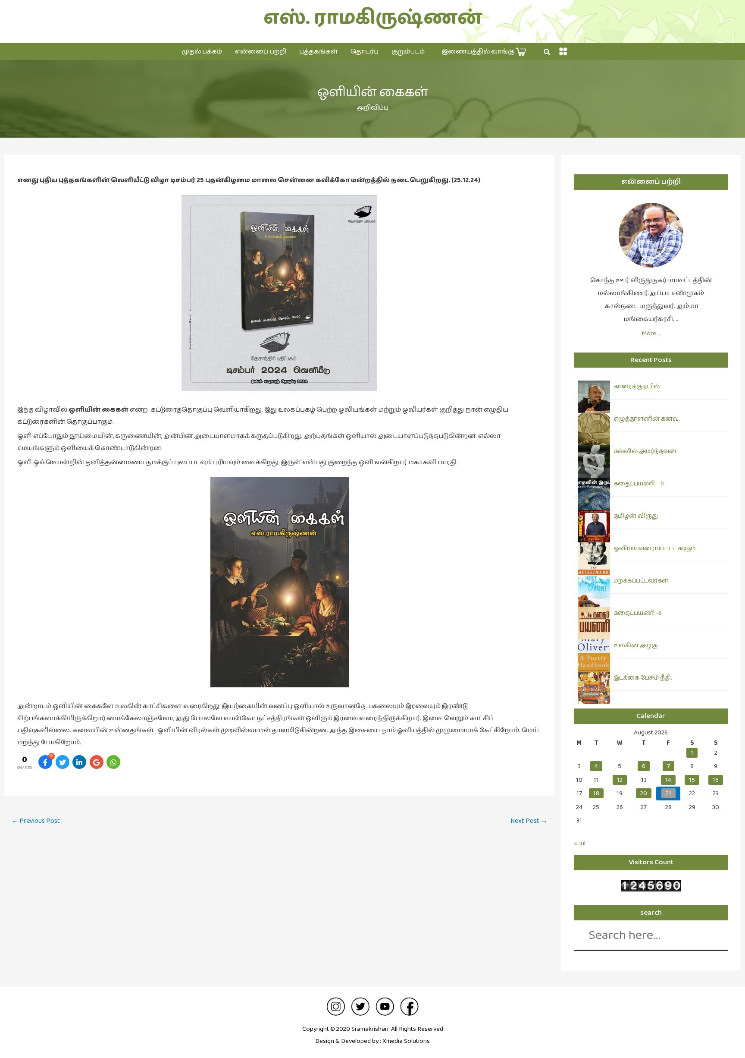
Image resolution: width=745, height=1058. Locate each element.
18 (596, 793)
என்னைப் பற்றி (260, 52)
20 (643, 793)
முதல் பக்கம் (202, 52)
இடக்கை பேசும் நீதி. (643, 678)
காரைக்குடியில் (637, 386)
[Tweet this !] (62, 762)
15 (692, 780)
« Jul (579, 843)
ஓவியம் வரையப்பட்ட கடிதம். (655, 548)
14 (668, 780)
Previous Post (35, 821)
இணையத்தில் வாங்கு (479, 52)
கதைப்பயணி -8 (638, 613)
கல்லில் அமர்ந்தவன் (645, 451)
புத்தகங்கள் (318, 52)
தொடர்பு (365, 52)
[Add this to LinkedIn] (79, 762)
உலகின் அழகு (635, 645)
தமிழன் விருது (636, 516)
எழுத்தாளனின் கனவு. (646, 419)
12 (620, 780)
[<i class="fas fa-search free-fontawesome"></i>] (547, 52)
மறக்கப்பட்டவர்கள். (641, 581)
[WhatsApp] (113, 762)
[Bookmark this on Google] (96, 762)
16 (716, 780)
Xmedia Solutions (406, 1041)
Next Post (529, 821)
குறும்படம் (408, 52)
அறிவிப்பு (372, 108)
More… (651, 333)
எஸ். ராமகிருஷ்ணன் (372, 18)
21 (668, 793)
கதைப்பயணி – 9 (639, 483)
